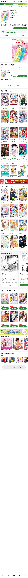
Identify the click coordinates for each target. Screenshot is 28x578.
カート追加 (21, 28)
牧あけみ (21, 12)
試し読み (5, 22)
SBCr (14, 13)
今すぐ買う (7, 28)
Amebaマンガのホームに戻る (14, 367)
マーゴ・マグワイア (15, 12)
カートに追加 (22, 76)
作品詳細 (23, 108)
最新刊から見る (24, 68)
